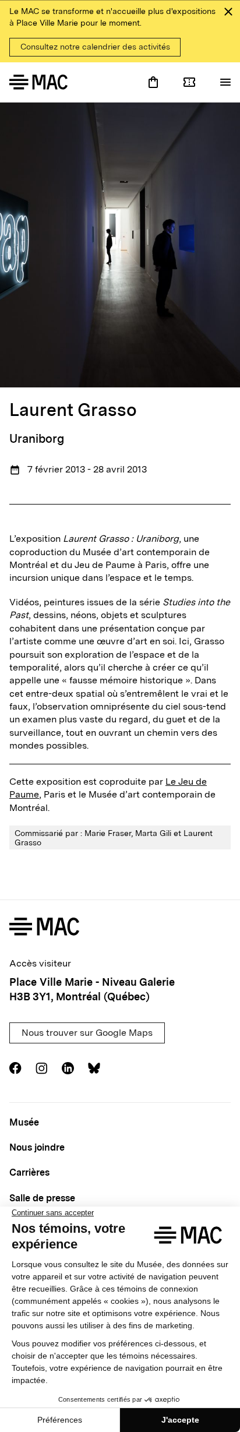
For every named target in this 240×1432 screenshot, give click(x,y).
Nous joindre (37, 1147)
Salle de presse (42, 1198)
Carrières (29, 1172)
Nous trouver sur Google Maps (87, 1032)
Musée (24, 1122)
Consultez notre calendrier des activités (95, 46)
